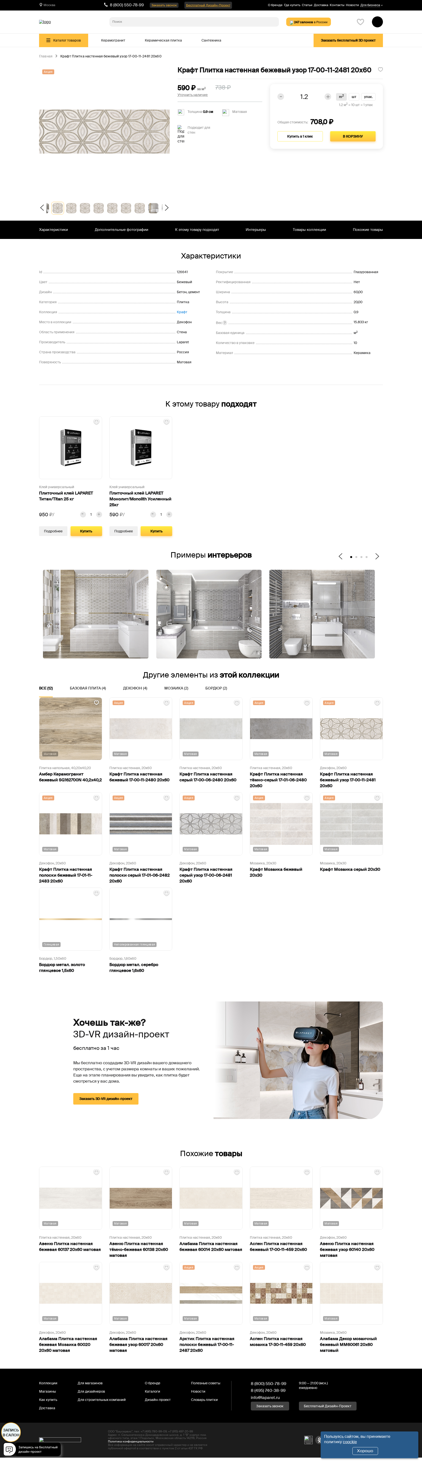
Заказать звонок (164, 5)
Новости (352, 5)
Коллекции (48, 1383)
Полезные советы (205, 1383)
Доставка (321, 5)
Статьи (307, 5)
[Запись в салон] (33, 1450)
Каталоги (152, 1391)
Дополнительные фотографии (121, 229)
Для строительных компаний (102, 1400)
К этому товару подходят (197, 229)
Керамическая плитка (163, 40)
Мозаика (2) (176, 688)
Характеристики (53, 229)
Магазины (47, 1391)
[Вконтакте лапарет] (308, 1440)
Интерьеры (256, 229)
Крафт (182, 312)
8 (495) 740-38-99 (268, 1390)
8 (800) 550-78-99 (127, 5)
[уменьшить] (83, 514)
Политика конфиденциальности (130, 1441)
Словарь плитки (204, 1400)
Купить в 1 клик (300, 136)
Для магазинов (90, 1383)
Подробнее (53, 531)
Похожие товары (368, 229)
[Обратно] (42, 208)
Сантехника (211, 40)
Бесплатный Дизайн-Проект (208, 5)
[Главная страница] (45, 22)
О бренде (275, 5)
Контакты (337, 5)
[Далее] (166, 208)
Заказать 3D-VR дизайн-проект (105, 1098)
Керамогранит (113, 40)
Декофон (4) (135, 688)
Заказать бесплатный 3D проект (348, 40)
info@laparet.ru (265, 1397)
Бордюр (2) (216, 688)
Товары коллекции (309, 229)
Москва (49, 5)
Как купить (48, 1400)
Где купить (292, 5)
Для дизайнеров (91, 1391)
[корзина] (377, 21)
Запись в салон (11, 1433)
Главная (46, 56)
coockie (350, 1441)
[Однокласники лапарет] (319, 1440)
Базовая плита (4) (88, 688)
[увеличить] (99, 514)
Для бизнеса (370, 5)
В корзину (353, 136)
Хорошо (365, 1450)
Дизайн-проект (158, 1400)
